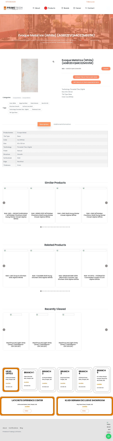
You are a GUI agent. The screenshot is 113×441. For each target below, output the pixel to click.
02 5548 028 (100, 387)
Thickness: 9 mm (36, 109)
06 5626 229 (9, 387)
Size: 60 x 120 (45, 103)
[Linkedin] (106, 2)
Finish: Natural (34, 103)
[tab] (44, 124)
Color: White (12, 103)
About (5, 428)
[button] (108, 8)
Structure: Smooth (14, 106)
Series (86, 40)
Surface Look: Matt (28, 106)
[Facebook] (97, 2)
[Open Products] (56, 8)
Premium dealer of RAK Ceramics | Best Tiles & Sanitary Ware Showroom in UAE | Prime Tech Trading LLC (44, 40)
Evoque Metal (94, 40)
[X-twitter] (100, 2)
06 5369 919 (27, 385)
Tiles (79, 40)
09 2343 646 (82, 387)
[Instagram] (109, 2)
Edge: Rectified (23, 103)
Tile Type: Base (13, 112)
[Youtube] (103, 2)
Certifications (13, 428)
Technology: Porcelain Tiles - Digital (19, 109)
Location (8, 383)
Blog (21, 428)
